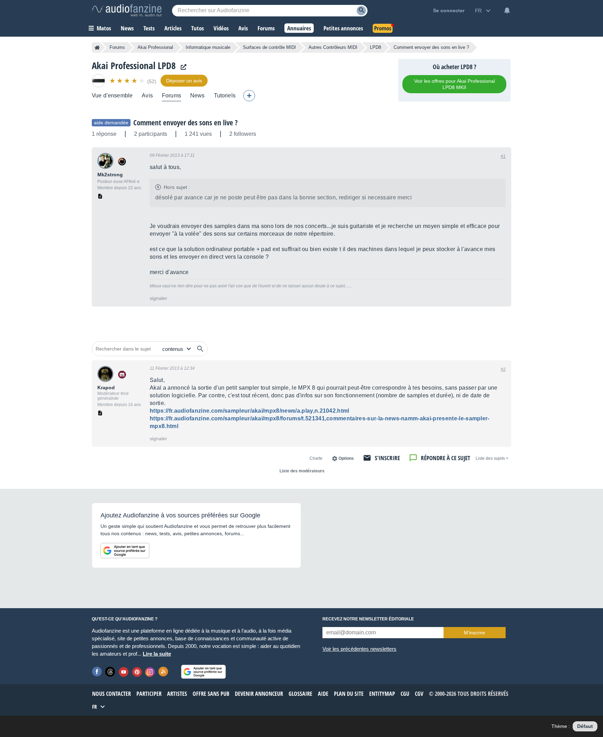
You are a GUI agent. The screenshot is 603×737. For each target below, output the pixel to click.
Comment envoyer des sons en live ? (185, 122)
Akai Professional (155, 47)
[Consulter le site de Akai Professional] (181, 67)
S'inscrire (387, 458)
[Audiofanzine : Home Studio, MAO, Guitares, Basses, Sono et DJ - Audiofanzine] (127, 10)
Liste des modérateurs (302, 471)
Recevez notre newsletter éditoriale (368, 619)
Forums (117, 47)
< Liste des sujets (492, 458)
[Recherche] (361, 10)
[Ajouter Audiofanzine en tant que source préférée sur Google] (124, 550)
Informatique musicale (208, 47)
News (197, 95)
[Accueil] (97, 47)
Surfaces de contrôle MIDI (269, 47)
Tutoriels (225, 95)
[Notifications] (507, 10)
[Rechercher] (200, 349)
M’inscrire (474, 632)
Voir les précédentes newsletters (359, 649)
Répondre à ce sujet (445, 458)
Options (346, 458)
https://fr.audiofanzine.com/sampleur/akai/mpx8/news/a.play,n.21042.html (249, 411)
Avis (147, 95)
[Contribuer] (249, 95)
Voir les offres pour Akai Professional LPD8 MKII (454, 84)
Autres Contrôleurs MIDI (332, 47)
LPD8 (375, 47)
